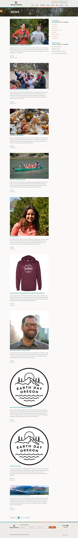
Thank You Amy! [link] (14, 236)
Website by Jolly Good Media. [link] (24, 534)
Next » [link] (28, 517)
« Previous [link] (12, 517)
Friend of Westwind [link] (56, 34)
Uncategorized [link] (55, 36)
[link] (1, 11)
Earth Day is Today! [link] (15, 466)
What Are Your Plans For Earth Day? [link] (20, 495)
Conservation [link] (54, 28)
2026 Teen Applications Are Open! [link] (59, 51)
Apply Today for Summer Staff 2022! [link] (20, 45)
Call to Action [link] (54, 24)
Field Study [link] (54, 32)
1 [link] (15, 517)
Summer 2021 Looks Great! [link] (17, 179)
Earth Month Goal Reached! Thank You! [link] (21, 407)
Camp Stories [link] (54, 26)
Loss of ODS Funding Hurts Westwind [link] (59, 53)
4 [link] (20, 517)
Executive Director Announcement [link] (20, 350)
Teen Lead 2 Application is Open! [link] (19, 89)
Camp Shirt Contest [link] (56, 49)
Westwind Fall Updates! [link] (17, 135)
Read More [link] (12, 101)
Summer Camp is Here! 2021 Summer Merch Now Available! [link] (27, 293)
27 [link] (25, 517)
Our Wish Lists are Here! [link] (56, 46)
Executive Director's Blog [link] (57, 30)
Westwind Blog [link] (55, 38)
